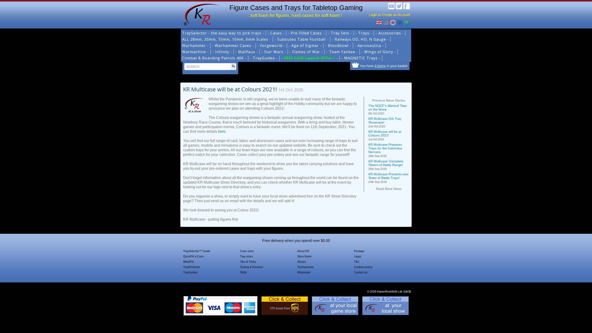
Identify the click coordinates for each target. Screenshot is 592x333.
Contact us (360, 272)
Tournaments (305, 267)
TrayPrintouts (191, 267)
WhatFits (188, 261)
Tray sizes (246, 256)
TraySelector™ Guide (196, 251)
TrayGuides (190, 272)
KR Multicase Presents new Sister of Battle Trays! (388, 178)
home (200, 14)
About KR (303, 251)
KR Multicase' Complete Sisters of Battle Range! (385, 165)
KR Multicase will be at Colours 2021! (384, 135)
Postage (359, 251)
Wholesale (304, 272)
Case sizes (247, 251)
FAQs (243, 272)
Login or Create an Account (389, 15)
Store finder (304, 256)
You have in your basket (384, 66)
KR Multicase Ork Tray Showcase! (384, 122)
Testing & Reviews (251, 267)
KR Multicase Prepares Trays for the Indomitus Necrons (385, 150)
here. (222, 131)
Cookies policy (363, 267)
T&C (357, 261)
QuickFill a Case (193, 256)
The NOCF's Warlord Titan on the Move (387, 109)
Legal (357, 256)
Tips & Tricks (248, 261)
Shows (301, 261)
